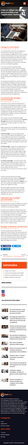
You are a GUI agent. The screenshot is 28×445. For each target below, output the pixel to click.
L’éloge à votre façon (10, 271)
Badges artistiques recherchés (12, 277)
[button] (24, 3)
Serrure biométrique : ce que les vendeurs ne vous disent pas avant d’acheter (17, 311)
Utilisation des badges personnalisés (14, 275)
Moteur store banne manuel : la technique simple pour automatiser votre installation (18, 350)
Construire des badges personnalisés (14, 273)
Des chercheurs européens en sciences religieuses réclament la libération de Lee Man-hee (18, 337)
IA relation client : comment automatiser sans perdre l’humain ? (17, 357)
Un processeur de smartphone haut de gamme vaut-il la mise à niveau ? (18, 364)
